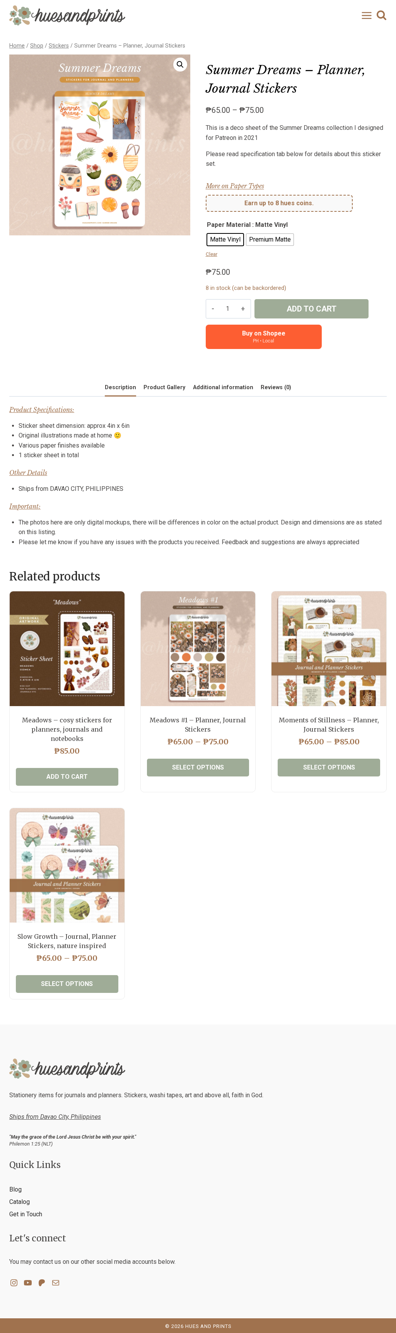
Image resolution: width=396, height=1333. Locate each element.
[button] (180, 65)
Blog (15, 1189)
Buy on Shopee (263, 337)
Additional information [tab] (223, 387)
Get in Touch (25, 1214)
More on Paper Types (235, 186)
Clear (211, 254)
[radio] (225, 239)
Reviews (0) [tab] (276, 387)
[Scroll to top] (376, 1302)
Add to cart (311, 308)
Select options (198, 767)
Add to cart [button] (67, 776)
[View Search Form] (381, 15)
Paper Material (229, 224)
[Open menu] (364, 15)
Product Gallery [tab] (164, 387)
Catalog (19, 1201)
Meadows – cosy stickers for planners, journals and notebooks (67, 729)
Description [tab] (120, 387)
